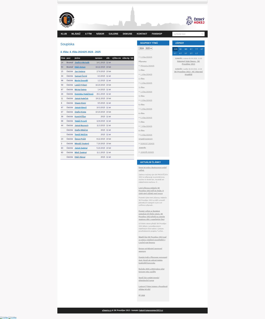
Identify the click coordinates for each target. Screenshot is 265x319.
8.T (191, 49)
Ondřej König (80, 112)
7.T (196, 49)
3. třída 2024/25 (146, 92)
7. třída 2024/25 (146, 126)
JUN (175, 49)
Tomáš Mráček (81, 134)
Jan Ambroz (80, 71)
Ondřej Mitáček (81, 130)
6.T (202, 49)
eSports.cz (106, 310)
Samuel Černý (81, 76)
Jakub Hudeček (81, 98)
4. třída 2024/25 (146, 100)
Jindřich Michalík (82, 63)
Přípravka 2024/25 (147, 66)
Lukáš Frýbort (81, 85)
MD (186, 49)
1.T (196, 53)
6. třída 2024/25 (146, 118)
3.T (186, 53)
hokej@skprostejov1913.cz (151, 310)
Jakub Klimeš (81, 107)
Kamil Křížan (80, 117)
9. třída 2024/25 (146, 57)
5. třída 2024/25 (146, 109)
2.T (191, 53)
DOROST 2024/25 (147, 144)
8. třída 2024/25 (146, 135)
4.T (180, 53)
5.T (175, 53)
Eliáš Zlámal (80, 157)
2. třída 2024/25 (146, 83)
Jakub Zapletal (81, 148)
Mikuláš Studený (82, 144)
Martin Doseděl (81, 80)
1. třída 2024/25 (146, 74)
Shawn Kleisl (80, 103)
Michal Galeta (80, 90)
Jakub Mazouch (81, 125)
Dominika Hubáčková (84, 94)
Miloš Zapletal (81, 152)
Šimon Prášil (80, 139)
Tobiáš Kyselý (81, 121)
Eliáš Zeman (80, 67)
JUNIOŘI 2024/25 (147, 152)
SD (180, 49)
